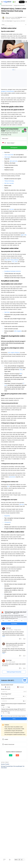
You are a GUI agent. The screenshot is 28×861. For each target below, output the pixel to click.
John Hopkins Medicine (14, 352)
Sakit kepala (7, 157)
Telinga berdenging (9, 181)
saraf (16, 261)
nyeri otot (21, 504)
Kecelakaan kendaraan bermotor (12, 271)
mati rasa (11, 209)
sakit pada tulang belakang (11, 259)
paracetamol (12, 477)
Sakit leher (7, 312)
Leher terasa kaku (8, 154)
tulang (20, 369)
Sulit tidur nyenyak (9, 183)
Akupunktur (7, 515)
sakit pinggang (17, 331)
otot (13, 261)
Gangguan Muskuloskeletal (19, 5)
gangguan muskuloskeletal (7, 91)
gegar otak (23, 234)
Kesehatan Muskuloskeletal (6, 5)
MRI (21, 373)
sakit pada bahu (14, 161)
